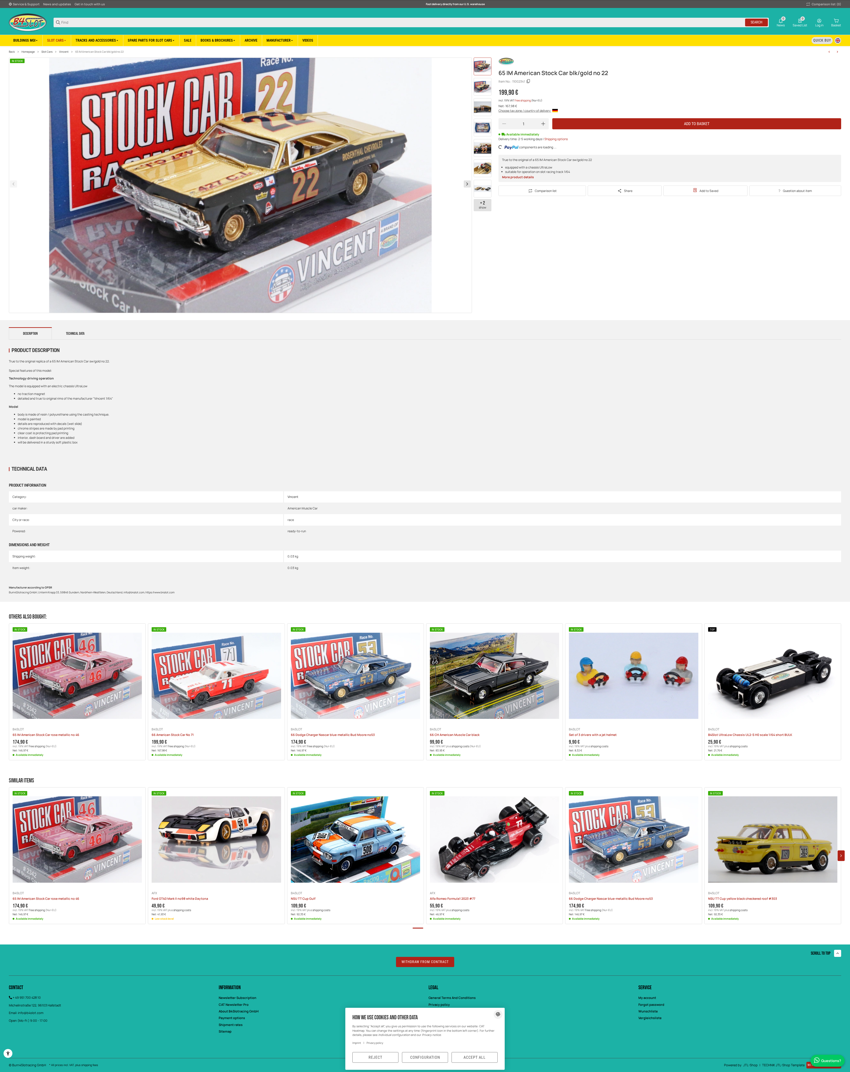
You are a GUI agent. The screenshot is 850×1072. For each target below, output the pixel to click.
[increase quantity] (543, 123)
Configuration (425, 1057)
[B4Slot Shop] (27, 22)
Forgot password (651, 1004)
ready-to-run (297, 531)
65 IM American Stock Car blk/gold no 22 (99, 51)
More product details (518, 177)
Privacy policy (439, 1004)
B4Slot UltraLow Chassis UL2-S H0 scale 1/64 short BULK (750, 735)
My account (647, 998)
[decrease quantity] (504, 123)
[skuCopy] (528, 81)
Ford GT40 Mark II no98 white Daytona (180, 899)
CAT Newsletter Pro (234, 1004)
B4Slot (18, 729)
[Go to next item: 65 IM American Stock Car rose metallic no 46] (837, 52)
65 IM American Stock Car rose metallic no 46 (46, 735)
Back (12, 51)
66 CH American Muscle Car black (454, 735)
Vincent (64, 51)
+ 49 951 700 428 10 (27, 997)
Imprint (356, 1043)
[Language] (838, 40)
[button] (280, 40)
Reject (375, 1057)
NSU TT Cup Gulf (303, 899)
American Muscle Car (303, 508)
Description (30, 333)
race (291, 520)
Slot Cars (46, 51)
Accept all (475, 1057)
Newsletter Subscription (237, 998)
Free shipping (523, 100)
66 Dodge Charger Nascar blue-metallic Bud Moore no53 (333, 735)
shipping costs (461, 746)
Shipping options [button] (556, 139)
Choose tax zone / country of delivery (524, 110)
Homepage (28, 51)
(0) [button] (826, 4)
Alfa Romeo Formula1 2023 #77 (452, 899)
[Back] (13, 184)
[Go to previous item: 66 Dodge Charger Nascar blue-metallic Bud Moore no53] (829, 52)
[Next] (467, 184)
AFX (154, 893)
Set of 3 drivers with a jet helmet (593, 735)
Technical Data (75, 333)
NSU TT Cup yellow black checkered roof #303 (742, 899)
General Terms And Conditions (452, 998)
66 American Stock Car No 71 (173, 735)
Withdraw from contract (425, 962)
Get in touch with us (90, 4)
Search (756, 22)
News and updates (57, 4)
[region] (425, 40)
